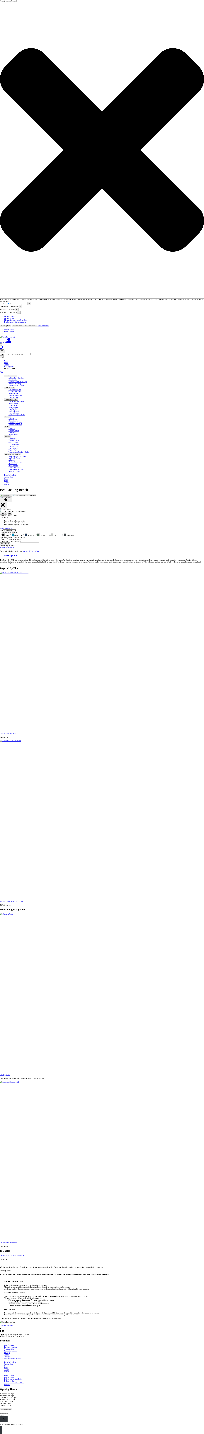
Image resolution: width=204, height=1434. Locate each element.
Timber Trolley (13, 450)
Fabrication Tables (14, 467)
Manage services (9, 318)
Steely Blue (18, 535)
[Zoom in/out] (1, 1413)
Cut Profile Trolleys (15, 462)
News (6, 479)
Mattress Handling (14, 384)
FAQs (6, 481)
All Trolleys (12, 439)
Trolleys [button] (7, 436)
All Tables (11, 429)
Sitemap (7, 1385)
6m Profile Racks (14, 458)
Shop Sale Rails (13, 397)
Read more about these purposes (15, 322)
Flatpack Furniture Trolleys (17, 382)
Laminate (15, 539)
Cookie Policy (9, 329)
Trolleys (7, 1356)
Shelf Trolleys (13, 448)
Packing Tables (9, 366)
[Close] (3, 505)
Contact (6, 484)
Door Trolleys (13, 466)
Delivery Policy (9, 1381)
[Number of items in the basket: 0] (1, 344)
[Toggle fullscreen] (3, 1413)
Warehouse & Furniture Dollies (18, 452)
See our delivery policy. (31, 551)
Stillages (7, 1353)
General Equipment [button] (11, 399)
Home (6, 361)
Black (7, 535)
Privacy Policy (9, 331)
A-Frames (11, 460)
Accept (3, 326)
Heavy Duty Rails (14, 393)
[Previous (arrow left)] (1, 1415)
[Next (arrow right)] (3, 1415)
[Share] (5, 1413)
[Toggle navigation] (2, 351)
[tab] (104, 555)
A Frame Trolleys (14, 440)
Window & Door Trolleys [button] (12, 454)
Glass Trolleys (13, 442)
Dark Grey (70, 535)
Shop (6, 363)
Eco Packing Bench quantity (9, 541)
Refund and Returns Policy (13, 1379)
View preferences (18, 326)
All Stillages (12, 419)
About (6, 483)
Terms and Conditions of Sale (14, 1383)
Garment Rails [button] (9, 387)
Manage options (9, 316)
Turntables (12, 433)
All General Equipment (16, 401)
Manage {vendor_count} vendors (15, 320)
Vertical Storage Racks (16, 469)
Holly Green (44, 535)
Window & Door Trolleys (12, 1358)
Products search (5, 354)
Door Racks (12, 464)
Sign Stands (12, 409)
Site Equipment (13, 411)
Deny (9, 326)
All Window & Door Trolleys (18, 456)
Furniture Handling (10, 1347)
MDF (4, 539)
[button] (102, 150)
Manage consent (6, 1409)
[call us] (1, 348)
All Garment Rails (14, 390)
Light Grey (57, 535)
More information (6, 528)
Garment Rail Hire (14, 391)
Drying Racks (13, 403)
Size (1, 530)
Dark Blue (31, 535)
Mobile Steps (12, 405)
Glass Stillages (13, 421)
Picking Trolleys (13, 444)
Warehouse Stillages (15, 425)
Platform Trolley (13, 446)
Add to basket (5, 543)
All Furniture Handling (16, 378)
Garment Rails (9, 1349)
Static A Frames (13, 413)
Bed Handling (13, 380)
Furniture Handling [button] (10, 376)
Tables (6, 365)
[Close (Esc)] (7, 1413)
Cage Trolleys (9, 1345)
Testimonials (8, 477)
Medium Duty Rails (15, 395)
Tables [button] (7, 427)
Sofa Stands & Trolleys (16, 385)
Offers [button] (2, 372)
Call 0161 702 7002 (6, 1326)
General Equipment (10, 1351)
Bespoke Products (10, 475)
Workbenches (13, 434)
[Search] (2, 356)
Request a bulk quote (7, 547)
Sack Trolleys (13, 407)
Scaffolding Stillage (15, 423)
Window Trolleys (14, 471)
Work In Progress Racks (16, 415)
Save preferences (30, 326)
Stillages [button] (7, 417)
